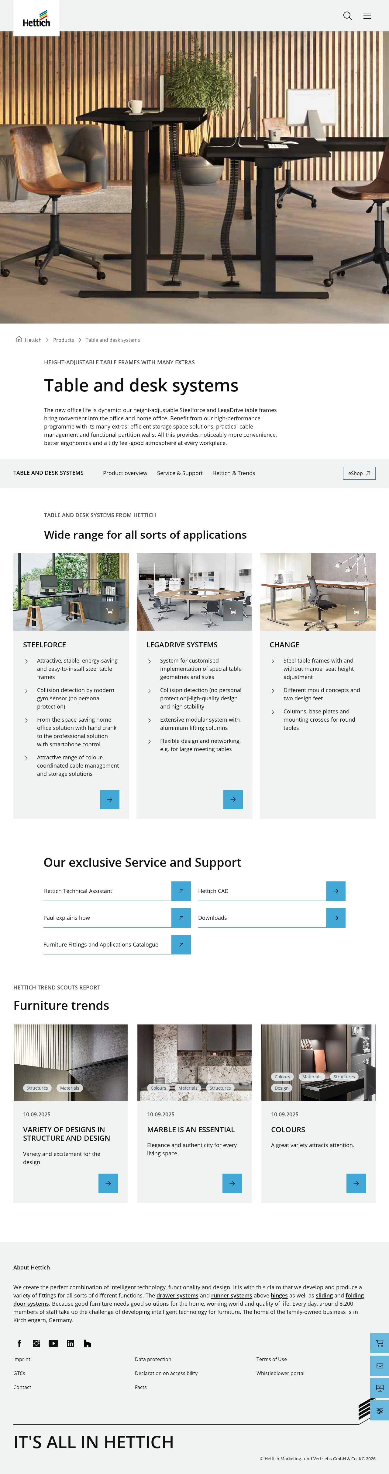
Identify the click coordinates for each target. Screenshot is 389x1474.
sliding (324, 1295)
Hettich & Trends (233, 473)
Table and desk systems (48, 472)
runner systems (231, 1295)
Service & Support (180, 473)
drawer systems (177, 1295)
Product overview (125, 473)
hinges (279, 1295)
